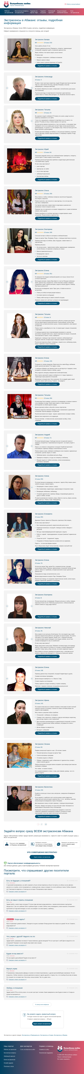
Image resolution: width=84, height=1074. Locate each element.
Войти (73, 4)
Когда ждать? (20, 919)
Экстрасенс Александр (43, 77)
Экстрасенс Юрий (42, 149)
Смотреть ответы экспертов (17, 891)
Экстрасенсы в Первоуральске (31, 1035)
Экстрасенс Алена (42, 476)
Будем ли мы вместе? (14, 954)
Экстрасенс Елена (42, 270)
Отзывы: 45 (38, 630)
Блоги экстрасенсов (9, 1059)
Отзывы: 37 (47, 112)
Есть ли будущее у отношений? (18, 881)
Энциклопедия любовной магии (62, 11)
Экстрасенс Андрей (42, 435)
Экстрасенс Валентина (43, 787)
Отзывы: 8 (38, 597)
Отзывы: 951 (48, 273)
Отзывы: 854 (39, 517)
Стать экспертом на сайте (27, 1049)
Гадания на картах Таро (34, 11)
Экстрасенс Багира (42, 39)
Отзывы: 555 (39, 479)
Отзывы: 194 (48, 361)
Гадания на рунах (43, 11)
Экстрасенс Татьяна (42, 110)
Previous (7, 51)
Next (32, 51)
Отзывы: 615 (48, 42)
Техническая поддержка (46, 1052)
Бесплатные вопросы (10, 1052)
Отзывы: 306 (48, 398)
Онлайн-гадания (8, 1063)
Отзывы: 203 (39, 790)
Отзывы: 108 (39, 670)
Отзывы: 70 (38, 563)
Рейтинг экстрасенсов (9, 11)
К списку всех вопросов (42, 1004)
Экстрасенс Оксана (42, 744)
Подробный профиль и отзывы (47, 65)
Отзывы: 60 (38, 747)
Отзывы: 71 (47, 437)
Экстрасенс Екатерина (43, 229)
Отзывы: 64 (47, 152)
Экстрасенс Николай (43, 628)
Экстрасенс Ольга (42, 190)
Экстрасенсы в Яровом (60, 1035)
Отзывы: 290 (48, 193)
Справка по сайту (44, 1049)
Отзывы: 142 (39, 703)
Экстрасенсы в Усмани (46, 1035)
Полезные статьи (9, 1066)
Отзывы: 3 (47, 317)
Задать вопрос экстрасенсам (42, 857)
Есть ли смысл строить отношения (19, 900)
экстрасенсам (21, 11)
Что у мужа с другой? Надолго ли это (20, 936)
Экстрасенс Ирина (42, 700)
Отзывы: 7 (38, 79)
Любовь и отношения (14, 988)
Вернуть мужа (11, 969)
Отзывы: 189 (48, 232)
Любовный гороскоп (51, 11)
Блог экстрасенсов (74, 11)
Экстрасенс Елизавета (43, 514)
